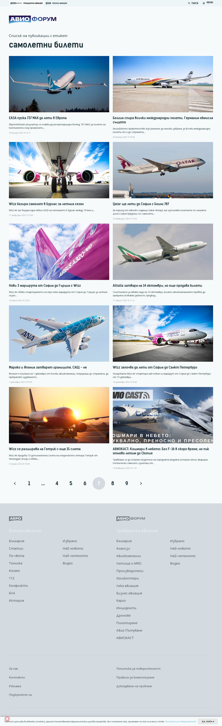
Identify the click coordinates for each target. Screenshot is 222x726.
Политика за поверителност (138, 669)
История (16, 600)
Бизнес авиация (129, 593)
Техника (15, 563)
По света (16, 556)
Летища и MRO (128, 563)
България (16, 541)
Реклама (15, 686)
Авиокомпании (128, 556)
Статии (16, 548)
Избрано (70, 541)
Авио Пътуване (129, 630)
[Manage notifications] (7, 718)
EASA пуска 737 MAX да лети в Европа (38, 118)
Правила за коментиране (135, 677)
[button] (208, 3)
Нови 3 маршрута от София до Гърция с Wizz (45, 285)
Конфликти (18, 585)
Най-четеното (75, 556)
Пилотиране (126, 623)
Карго (121, 600)
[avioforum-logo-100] (32, 20)
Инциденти (126, 608)
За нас (13, 669)
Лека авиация (127, 586)
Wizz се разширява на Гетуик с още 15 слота (45, 449)
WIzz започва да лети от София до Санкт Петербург (155, 367)
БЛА (12, 593)
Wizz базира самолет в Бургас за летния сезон (46, 204)
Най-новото (73, 548)
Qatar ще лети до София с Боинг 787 (141, 204)
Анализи (123, 548)
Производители (129, 571)
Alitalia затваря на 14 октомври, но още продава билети (157, 285)
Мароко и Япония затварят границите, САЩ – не (48, 367)
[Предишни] (15, 483)
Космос (14, 570)
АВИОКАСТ (125, 638)
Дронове (123, 615)
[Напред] (140, 483)
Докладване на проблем (134, 686)
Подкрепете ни (20, 695)
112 (11, 578)
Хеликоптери (127, 578)
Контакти (17, 677)
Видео (68, 563)
